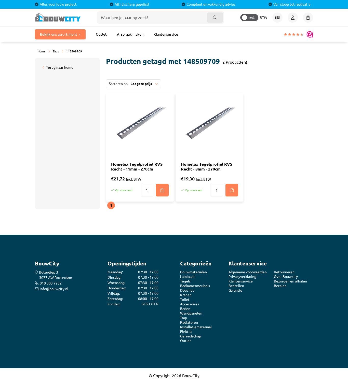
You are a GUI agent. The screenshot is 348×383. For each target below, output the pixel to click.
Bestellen (236, 286)
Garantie (235, 290)
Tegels (185, 281)
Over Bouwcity (286, 277)
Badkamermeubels (195, 286)
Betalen (280, 286)
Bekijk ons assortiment (58, 34)
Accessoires (189, 304)
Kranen (186, 295)
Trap (183, 318)
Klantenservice (166, 34)
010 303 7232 (51, 283)
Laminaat (187, 277)
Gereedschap (190, 336)
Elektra (186, 332)
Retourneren (284, 272)
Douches (187, 290)
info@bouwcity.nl (54, 289)
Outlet (101, 34)
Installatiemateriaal (196, 327)
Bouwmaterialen (193, 272)
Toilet (185, 299)
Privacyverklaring (242, 277)
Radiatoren (189, 322)
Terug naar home (59, 67)
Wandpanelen (191, 313)
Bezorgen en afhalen (290, 281)
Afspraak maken (130, 34)
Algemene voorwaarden (248, 272)
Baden (185, 309)
